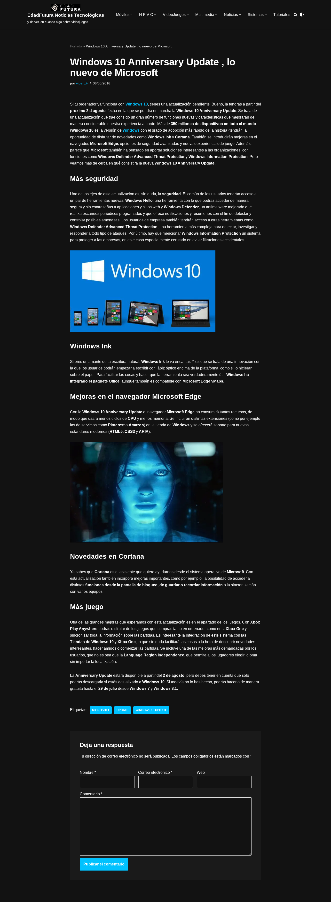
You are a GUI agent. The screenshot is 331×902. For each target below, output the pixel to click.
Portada (76, 46)
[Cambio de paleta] (302, 14)
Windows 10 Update (151, 710)
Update (122, 710)
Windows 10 (137, 104)
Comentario (91, 794)
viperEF (82, 83)
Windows (131, 130)
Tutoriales (281, 15)
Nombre (88, 773)
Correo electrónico (155, 773)
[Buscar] (295, 14)
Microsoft (100, 710)
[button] (131, 14)
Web (201, 773)
